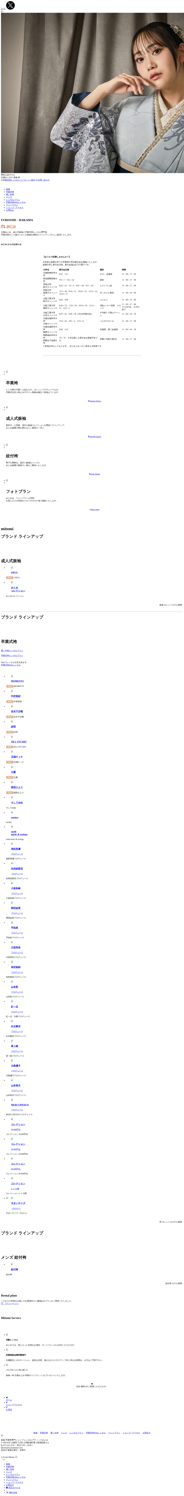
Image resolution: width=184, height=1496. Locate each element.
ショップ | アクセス (14, 208)
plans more (95, 509)
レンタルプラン (13, 200)
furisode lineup (95, 437)
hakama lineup (95, 401)
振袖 (8, 189)
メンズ (9, 197)
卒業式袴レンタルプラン (12, 655)
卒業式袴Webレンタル (16, 202)
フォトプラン (12, 205)
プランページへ (11, 1304)
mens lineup (95, 474)
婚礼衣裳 (13, 1492)
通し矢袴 (10, 194)
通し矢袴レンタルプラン (12, 651)
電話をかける (14, 1488)
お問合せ (10, 210)
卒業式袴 (10, 192)
